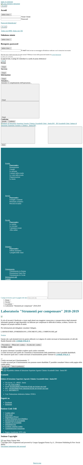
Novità (7, 302)
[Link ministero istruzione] (10, 4)
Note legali (9, 415)
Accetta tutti (34, 345)
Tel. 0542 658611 (14, 384)
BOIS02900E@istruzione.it (28, 386)
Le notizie (8, 304)
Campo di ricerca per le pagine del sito (14, 298)
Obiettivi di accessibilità (13, 423)
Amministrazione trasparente (15, 428)
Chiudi (4, 67)
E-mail (23, 50)
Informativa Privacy (12, 417)
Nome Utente (25, 17)
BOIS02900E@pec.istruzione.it (28, 388)
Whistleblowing (10, 425)
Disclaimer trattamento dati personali (13, 446)
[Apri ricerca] (65, 135)
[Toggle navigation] (18, 135)
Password (24, 19)
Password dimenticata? (8, 23)
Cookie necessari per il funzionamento (14, 360)
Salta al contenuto (7, 2)
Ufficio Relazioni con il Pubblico (16, 419)
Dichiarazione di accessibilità (15, 421)
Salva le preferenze (18, 366)
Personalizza (6, 345)
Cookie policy (10, 413)
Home (7, 300)
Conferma (12, 121)
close (3, 145)
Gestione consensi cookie (13, 426)
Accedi (4, 6)
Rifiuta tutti (18, 345)
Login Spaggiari (56, 54)
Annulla (4, 121)
